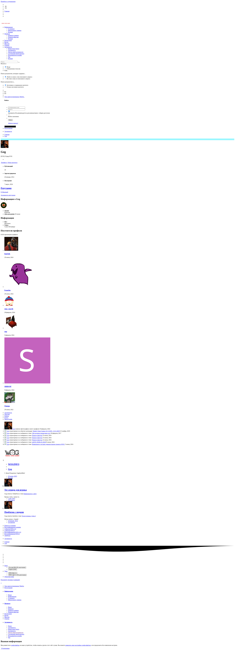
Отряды (6, 45)
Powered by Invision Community (10, 580)
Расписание (8, 40)
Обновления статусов (13, 69)
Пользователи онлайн (15, 55)
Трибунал (7, 535)
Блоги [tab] (6, 417)
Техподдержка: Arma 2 (29, 516)
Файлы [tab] (6, 416)
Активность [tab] (8, 412)
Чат (9, 57)
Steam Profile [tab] (8, 419)
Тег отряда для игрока (15, 490)
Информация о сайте (30, 494)
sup (5, 331)
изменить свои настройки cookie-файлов (78, 645)
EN (6, 8)
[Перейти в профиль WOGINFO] (12, 460)
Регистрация (8, 128)
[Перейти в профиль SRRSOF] (27, 383)
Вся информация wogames (12, 527)
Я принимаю (5, 648)
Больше (10, 32)
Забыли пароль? (13, 123)
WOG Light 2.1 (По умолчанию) (17, 575)
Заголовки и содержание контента (17, 85)
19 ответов (11, 522)
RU (6, 6)
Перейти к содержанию (8, 1)
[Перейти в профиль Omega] (9, 402)
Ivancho (7, 290)
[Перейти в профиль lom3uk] (11, 250)
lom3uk (7, 254)
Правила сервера (13, 35)
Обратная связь (9, 576)
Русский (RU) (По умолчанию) (17, 567)
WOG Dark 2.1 (13, 573)
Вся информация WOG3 (12, 534)
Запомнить (11, 113)
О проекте (11, 29)
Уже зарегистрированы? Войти (14, 97)
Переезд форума (37, 435)
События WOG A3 (10, 529)
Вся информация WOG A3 (12, 532)
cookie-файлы (15, 645)
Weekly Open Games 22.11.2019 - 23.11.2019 (46, 431)
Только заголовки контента (15, 87)
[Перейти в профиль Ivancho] (18, 287)
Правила (7, 34)
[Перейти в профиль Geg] (8, 429)
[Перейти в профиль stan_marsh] (9, 305)
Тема (5, 571)
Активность (8, 47)
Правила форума (13, 37)
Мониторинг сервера (14, 30)
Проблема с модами (14, 512)
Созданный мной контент (16, 53)
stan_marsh (8, 309)
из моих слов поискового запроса (19, 77)
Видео (6, 42)
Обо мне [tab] (7, 414)
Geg (13, 429)
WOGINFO (13, 464)
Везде (8, 67)
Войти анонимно (13, 116)
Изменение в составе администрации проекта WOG (48, 444)
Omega (7, 406)
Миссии (6, 43)
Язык (6, 565)
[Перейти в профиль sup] (11, 328)
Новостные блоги (13, 48)
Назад (10, 595)
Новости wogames (10, 525)
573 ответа (11, 500)
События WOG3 (9, 530)
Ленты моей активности (15, 52)
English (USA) (12, 569)
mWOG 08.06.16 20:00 (39, 442)
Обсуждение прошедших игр (41, 433)
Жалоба (10, 478)
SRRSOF (7, 386)
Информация (8, 27)
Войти (10, 120)
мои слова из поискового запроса (18, 79)
